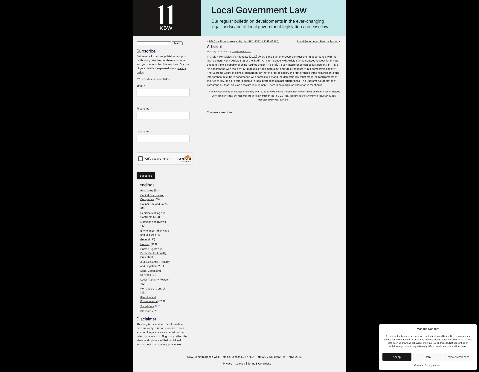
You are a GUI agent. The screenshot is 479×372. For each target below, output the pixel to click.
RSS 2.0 (279, 95)
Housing (145, 244)
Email (141, 85)
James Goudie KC (241, 51)
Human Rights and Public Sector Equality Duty (153, 253)
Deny (428, 356)
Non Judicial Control (152, 288)
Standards (146, 311)
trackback (263, 99)
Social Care (147, 306)
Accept (397, 356)
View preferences (458, 356)
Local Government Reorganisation (317, 41)
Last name (144, 131)
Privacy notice (432, 365)
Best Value (146, 190)
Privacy (227, 363)
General (145, 239)
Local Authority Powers (154, 279)
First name (144, 108)
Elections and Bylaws (153, 221)
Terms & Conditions (259, 363)
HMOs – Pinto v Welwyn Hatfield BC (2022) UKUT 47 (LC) (244, 41)
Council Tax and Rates (153, 204)
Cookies (418, 365)
